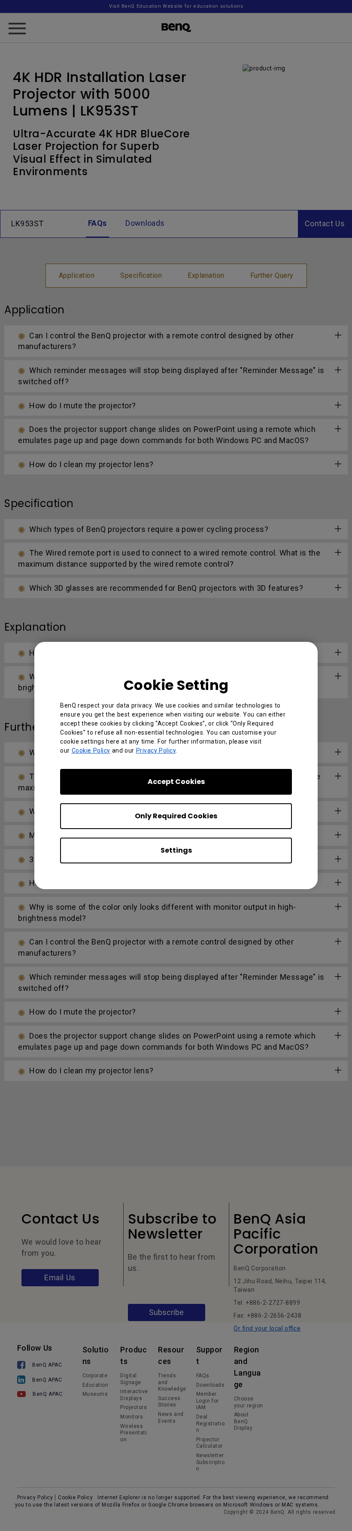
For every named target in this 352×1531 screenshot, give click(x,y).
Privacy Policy (156, 750)
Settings (176, 850)
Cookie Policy (91, 750)
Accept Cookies (176, 782)
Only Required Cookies (176, 816)
